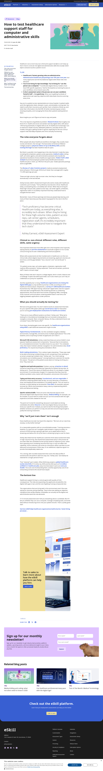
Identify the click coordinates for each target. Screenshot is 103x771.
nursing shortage (26, 148)
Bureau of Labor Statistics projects (35, 168)
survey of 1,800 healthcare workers (58, 287)
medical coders (58, 154)
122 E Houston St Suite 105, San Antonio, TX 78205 (17, 737)
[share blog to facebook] (35, 622)
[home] (7, 5)
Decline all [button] (90, 765)
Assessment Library (37, 4)
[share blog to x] (32, 622)
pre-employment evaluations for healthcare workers (48, 311)
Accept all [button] (75, 765)
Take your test (81, 4)
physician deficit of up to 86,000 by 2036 (45, 146)
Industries (25, 4)
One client (50, 384)
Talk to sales (94, 4)
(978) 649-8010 (8, 1)
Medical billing (54, 394)
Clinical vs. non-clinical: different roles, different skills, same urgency (10, 74)
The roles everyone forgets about (10, 69)
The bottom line (9, 87)
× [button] (101, 760)
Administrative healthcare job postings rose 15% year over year (44, 77)
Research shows (53, 122)
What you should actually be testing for (9, 80)
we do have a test (51, 309)
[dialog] (51, 765)
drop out (37, 405)
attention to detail (61, 366)
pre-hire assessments (39, 249)
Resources (62, 4)
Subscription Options (51, 4)
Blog (17, 19)
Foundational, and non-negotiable (54, 378)
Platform (15, 4)
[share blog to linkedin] (29, 622)
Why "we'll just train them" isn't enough (10, 84)
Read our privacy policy (33, 767)
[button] (16, 5)
